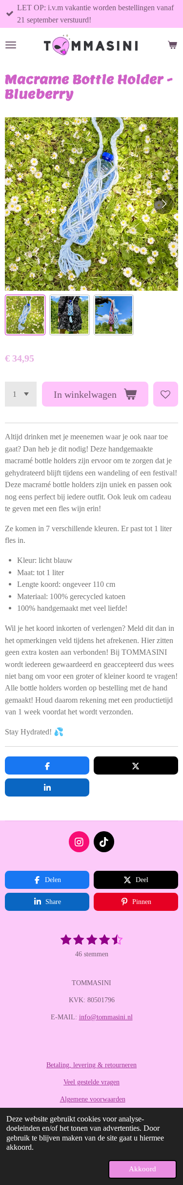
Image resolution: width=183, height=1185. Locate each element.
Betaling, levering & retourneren (91, 1065)
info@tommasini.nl (106, 1017)
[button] (25, 315)
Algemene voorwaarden (92, 1099)
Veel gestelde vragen (91, 1082)
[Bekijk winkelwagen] (172, 45)
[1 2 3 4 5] (21, 394)
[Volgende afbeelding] (163, 204)
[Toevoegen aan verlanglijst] (165, 394)
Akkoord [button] (142, 1169)
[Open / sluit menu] (10, 45)
